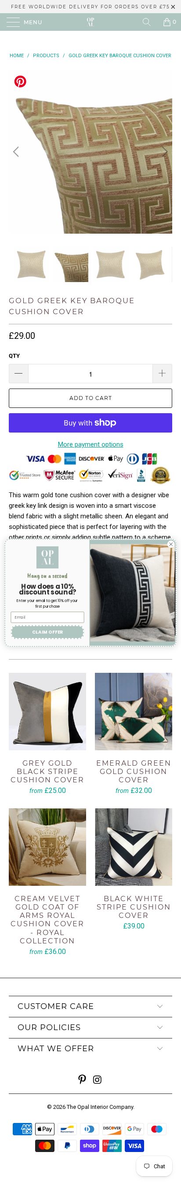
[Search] (150, 22)
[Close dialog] (171, 544)
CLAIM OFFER (47, 632)
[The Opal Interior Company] (90, 22)
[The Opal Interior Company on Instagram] (98, 1080)
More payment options (90, 444)
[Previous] (17, 152)
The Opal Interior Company (100, 1107)
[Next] (164, 152)
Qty (14, 355)
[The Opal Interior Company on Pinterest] (82, 1080)
